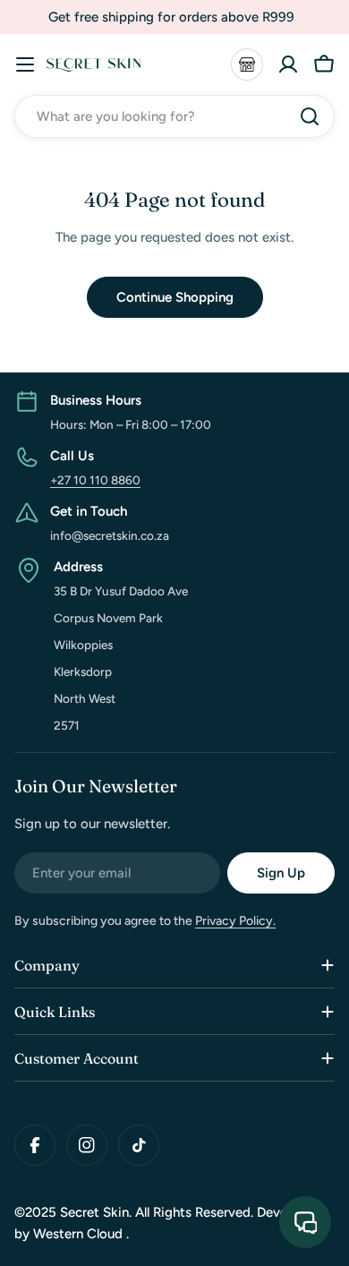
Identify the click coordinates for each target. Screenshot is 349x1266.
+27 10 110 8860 (95, 480)
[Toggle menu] (25, 64)
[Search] (309, 116)
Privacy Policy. (235, 920)
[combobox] (174, 116)
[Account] (288, 64)
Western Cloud (79, 1234)
